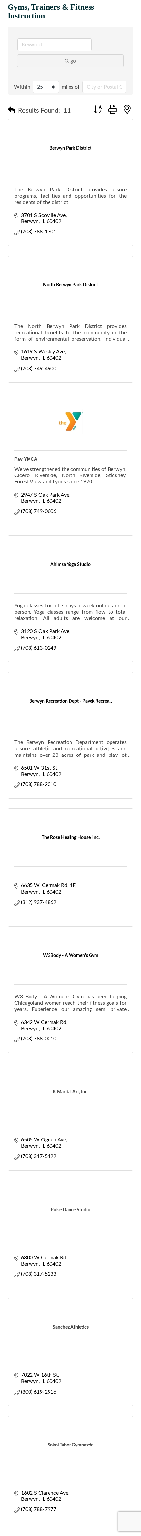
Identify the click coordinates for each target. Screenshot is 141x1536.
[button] (11, 110)
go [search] (73, 61)
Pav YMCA (25, 459)
